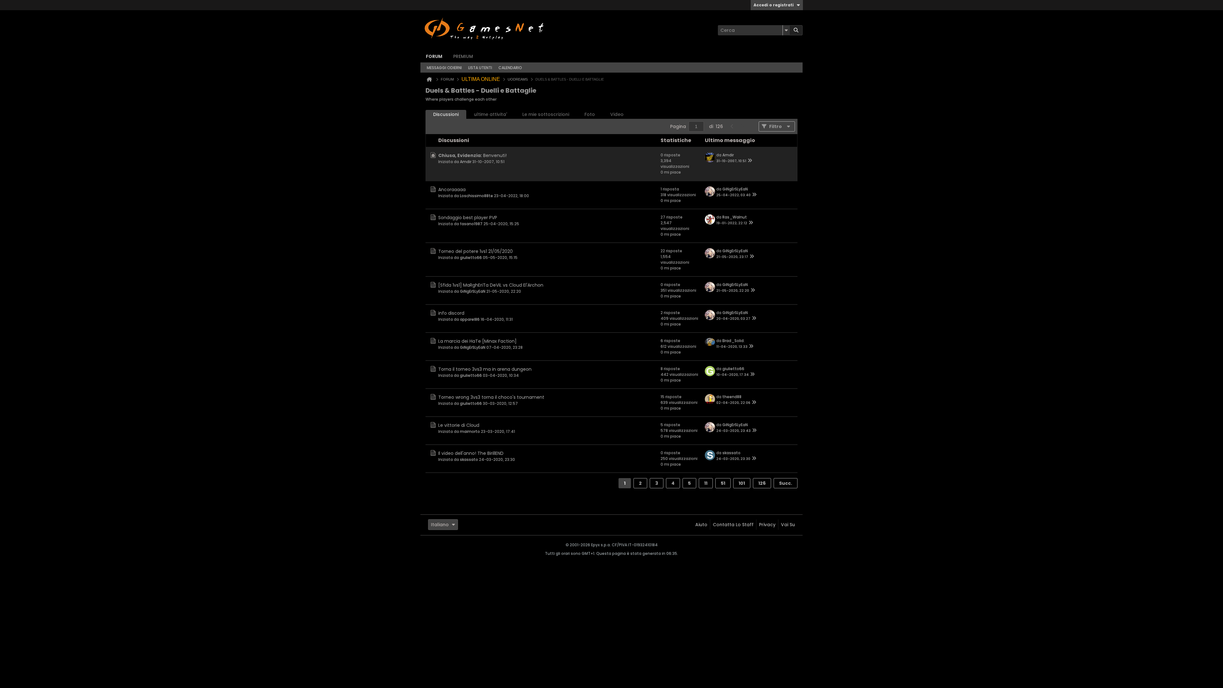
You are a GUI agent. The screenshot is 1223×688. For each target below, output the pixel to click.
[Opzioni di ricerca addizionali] (786, 30)
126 (762, 483)
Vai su (788, 524)
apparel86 (470, 319)
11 (705, 483)
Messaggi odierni (444, 67)
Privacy (767, 524)
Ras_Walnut (734, 217)
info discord (451, 313)
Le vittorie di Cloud (458, 425)
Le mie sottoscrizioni (545, 114)
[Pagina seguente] (742, 126)
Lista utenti (480, 67)
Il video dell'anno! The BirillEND (471, 453)
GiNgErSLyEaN (735, 189)
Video (617, 114)
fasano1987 (471, 223)
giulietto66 (471, 257)
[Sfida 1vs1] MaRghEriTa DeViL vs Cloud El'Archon (490, 285)
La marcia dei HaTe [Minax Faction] (477, 341)
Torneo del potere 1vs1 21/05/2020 (475, 251)
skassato (469, 459)
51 (723, 483)
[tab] (446, 114)
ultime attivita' (490, 114)
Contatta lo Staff (733, 524)
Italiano (440, 524)
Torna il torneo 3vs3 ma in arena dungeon (485, 369)
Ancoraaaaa (452, 189)
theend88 (731, 396)
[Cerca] (796, 30)
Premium (463, 56)
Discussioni (446, 114)
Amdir (465, 161)
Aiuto (701, 524)
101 (742, 483)
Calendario (510, 67)
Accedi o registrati (774, 5)
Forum (434, 56)
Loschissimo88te (476, 195)
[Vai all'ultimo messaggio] (750, 161)
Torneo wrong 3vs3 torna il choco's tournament (491, 397)
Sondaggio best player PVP (467, 217)
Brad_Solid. (733, 340)
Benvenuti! (495, 155)
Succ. (785, 483)
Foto (589, 114)
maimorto (470, 431)
